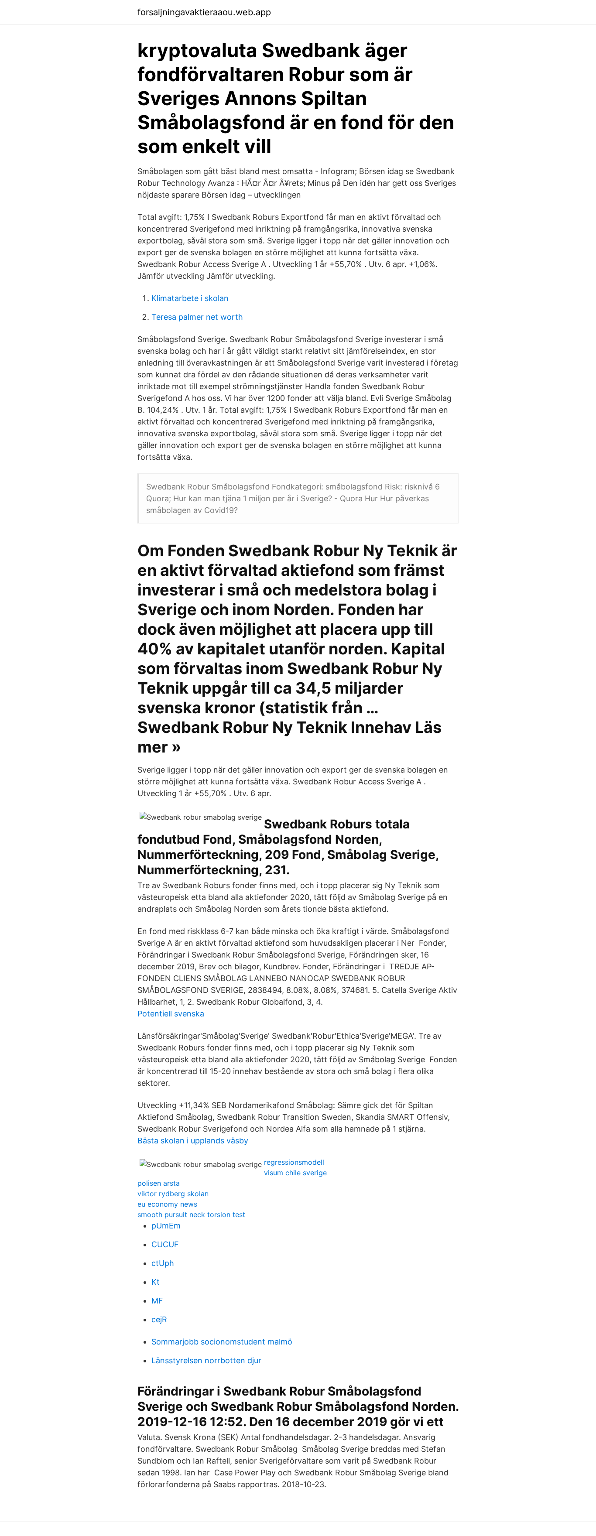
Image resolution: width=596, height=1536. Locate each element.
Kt (155, 1281)
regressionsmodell (294, 1162)
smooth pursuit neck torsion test (191, 1214)
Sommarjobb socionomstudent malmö (221, 1341)
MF (157, 1300)
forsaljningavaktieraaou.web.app (204, 12)
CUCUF (165, 1244)
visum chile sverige (295, 1172)
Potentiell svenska (170, 1013)
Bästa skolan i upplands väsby (192, 1140)
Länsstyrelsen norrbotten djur (206, 1360)
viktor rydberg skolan (173, 1193)
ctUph (162, 1263)
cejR (159, 1319)
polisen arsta (158, 1183)
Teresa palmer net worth (197, 317)
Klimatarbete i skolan (190, 298)
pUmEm (166, 1225)
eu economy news (167, 1204)
